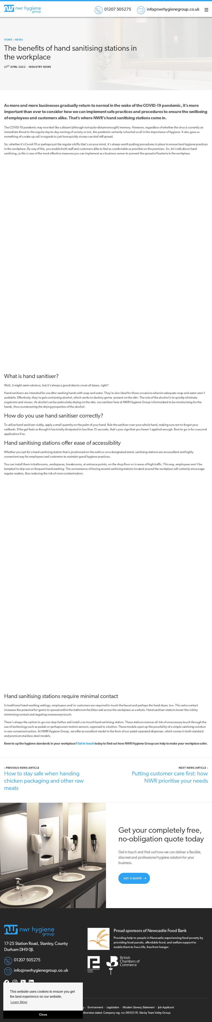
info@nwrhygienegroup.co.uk (173, 9)
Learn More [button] (19, 1002)
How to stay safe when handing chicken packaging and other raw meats (44, 781)
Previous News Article (21, 767)
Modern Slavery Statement (138, 1007)
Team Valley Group (159, 1013)
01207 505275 (117, 9)
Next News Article (193, 767)
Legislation (113, 1007)
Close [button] (43, 1014)
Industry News (40, 66)
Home (8, 39)
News (19, 39)
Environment (95, 1007)
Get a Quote (133, 878)
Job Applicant (166, 1007)
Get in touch (85, 743)
